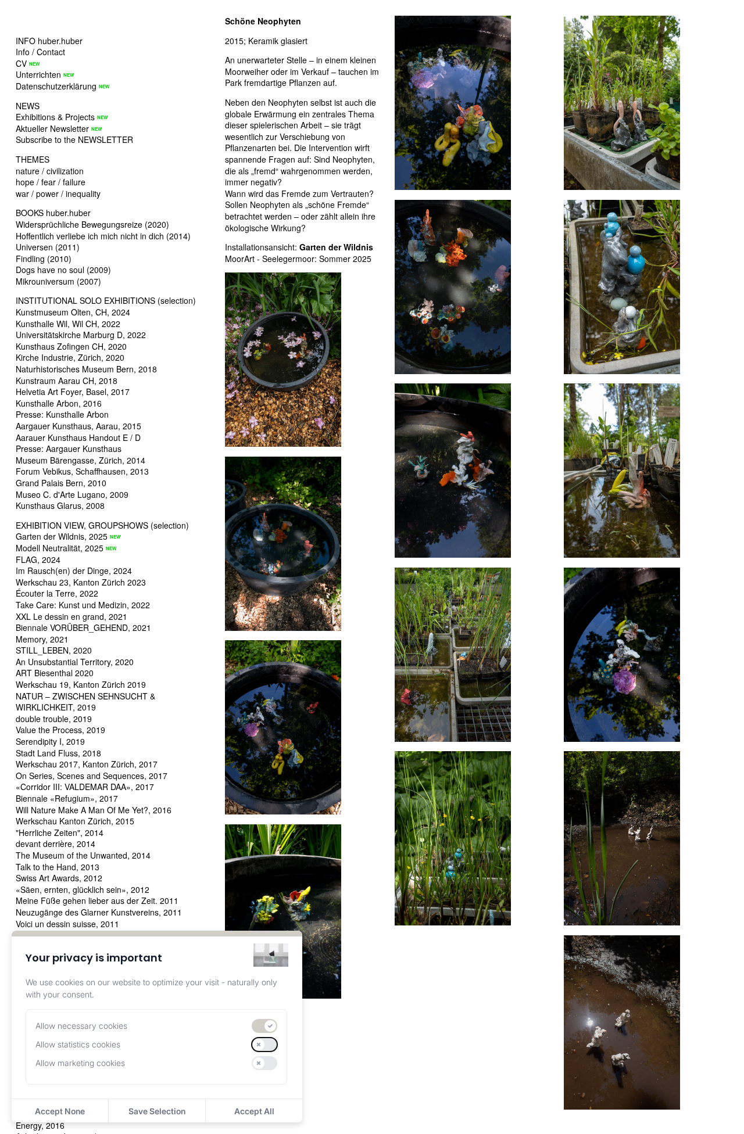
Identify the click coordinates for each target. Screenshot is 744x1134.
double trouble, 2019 (54, 718)
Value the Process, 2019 (60, 729)
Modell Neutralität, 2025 (59, 548)
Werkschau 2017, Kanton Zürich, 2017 (87, 764)
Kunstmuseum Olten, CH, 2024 (73, 312)
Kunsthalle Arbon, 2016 (59, 403)
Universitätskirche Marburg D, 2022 (81, 334)
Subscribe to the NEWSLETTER (74, 139)
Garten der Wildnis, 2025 (62, 536)
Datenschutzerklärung (56, 86)
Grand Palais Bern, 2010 (61, 483)
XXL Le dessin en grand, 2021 (71, 616)
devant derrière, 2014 (55, 843)
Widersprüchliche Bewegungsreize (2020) (92, 224)
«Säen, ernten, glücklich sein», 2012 (82, 889)
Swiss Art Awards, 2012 (59, 878)
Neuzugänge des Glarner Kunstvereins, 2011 (99, 912)
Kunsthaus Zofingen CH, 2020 (71, 346)
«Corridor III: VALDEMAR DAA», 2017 (85, 786)
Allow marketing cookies (80, 1063)
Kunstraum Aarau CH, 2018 (66, 380)
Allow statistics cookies (77, 1044)
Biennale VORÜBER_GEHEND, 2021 (83, 627)
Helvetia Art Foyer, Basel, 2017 (73, 391)
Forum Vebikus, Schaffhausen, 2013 (82, 471)
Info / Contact (40, 52)
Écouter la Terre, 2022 (57, 593)
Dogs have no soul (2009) (63, 269)
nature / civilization (50, 171)
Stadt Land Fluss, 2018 (58, 753)
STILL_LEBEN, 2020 (54, 650)
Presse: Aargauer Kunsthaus (68, 448)
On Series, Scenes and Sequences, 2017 (91, 775)
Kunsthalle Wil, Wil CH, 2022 (68, 323)
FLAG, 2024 (38, 559)
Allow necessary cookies (81, 1026)
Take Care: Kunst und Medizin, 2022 (83, 605)
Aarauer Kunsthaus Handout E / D (78, 437)
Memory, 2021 (42, 639)
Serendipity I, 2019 (50, 741)
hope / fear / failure (50, 182)
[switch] (264, 1026)
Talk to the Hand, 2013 (57, 867)
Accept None (60, 1111)
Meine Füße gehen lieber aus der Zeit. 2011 (97, 900)
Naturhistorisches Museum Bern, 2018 (86, 369)
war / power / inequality (58, 193)
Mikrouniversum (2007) (58, 281)
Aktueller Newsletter (52, 128)
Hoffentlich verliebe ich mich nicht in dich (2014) (103, 236)
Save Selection (156, 1111)
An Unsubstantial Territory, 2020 (75, 662)
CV (21, 63)
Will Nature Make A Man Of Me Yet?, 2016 (93, 810)
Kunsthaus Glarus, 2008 (60, 505)
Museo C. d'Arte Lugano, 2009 (72, 494)
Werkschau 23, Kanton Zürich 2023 (81, 582)
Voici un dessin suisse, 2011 (67, 924)
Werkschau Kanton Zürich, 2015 (75, 821)
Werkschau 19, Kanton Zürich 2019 (81, 684)
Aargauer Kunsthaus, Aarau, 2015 (78, 426)
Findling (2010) (43, 258)
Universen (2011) (48, 247)
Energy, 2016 (40, 1125)
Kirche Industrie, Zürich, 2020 (70, 357)
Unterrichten (38, 74)
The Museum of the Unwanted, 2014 (83, 855)
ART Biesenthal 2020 (55, 673)
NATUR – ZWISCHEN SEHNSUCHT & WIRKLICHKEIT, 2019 (85, 701)
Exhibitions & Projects (55, 117)
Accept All (254, 1111)
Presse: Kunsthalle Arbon (62, 414)
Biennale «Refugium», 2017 (67, 798)
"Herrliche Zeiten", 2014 (59, 832)
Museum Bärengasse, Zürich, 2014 (80, 460)
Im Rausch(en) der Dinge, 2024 (74, 570)
